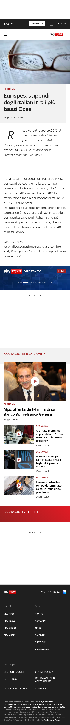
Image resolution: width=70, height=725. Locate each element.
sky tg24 (9, 621)
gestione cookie (14, 672)
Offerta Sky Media (15, 688)
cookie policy (44, 672)
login (62, 23)
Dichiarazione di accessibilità (45, 680)
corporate (42, 688)
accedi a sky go (51, 592)
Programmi (42, 649)
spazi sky (41, 642)
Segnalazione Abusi (51, 720)
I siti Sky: (8, 606)
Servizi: (39, 606)
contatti (60, 707)
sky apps (40, 621)
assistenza (49, 707)
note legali (11, 679)
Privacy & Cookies (25, 704)
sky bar (40, 635)
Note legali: (10, 664)
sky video (10, 628)
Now (38, 628)
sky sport (10, 614)
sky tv (39, 614)
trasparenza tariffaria (32, 707)
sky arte (9, 635)
